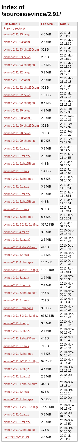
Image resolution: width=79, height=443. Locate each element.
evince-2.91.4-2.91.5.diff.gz (21, 270)
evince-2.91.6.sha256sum (20, 163)
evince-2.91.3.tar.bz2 (16, 285)
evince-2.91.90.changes (19, 140)
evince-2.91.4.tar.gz (16, 232)
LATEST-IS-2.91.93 (16, 437)
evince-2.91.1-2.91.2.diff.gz (21, 406)
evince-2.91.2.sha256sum (20, 338)
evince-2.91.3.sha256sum (20, 292)
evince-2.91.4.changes (18, 262)
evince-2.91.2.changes (18, 353)
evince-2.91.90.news (16, 133)
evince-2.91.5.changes (18, 216)
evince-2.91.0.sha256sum (20, 429)
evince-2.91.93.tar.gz (16, 34)
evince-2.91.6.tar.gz (16, 148)
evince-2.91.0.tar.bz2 (16, 422)
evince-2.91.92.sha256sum (21, 87)
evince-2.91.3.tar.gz (16, 277)
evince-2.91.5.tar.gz (16, 186)
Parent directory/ (14, 28)
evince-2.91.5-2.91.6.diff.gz (21, 224)
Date (63, 23)
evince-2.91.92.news (16, 95)
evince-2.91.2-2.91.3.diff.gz (21, 361)
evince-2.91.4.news (16, 254)
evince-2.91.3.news (16, 300)
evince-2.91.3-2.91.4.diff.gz (21, 315)
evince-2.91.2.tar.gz (16, 323)
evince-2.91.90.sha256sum (21, 125)
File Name (10, 23)
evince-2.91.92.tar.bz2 (17, 80)
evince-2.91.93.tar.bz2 (17, 42)
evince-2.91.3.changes (18, 308)
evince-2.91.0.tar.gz (16, 414)
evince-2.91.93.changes (19, 64)
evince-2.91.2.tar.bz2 (16, 330)
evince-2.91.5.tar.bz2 (16, 194)
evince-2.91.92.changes (19, 102)
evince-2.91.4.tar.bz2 (16, 239)
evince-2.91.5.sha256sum (20, 201)
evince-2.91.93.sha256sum (21, 49)
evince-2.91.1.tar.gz (16, 368)
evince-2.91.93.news (16, 57)
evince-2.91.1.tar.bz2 (16, 376)
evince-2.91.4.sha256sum (20, 247)
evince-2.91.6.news (16, 171)
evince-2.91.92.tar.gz (16, 72)
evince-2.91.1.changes (18, 399)
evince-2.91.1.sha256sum (20, 384)
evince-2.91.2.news (16, 346)
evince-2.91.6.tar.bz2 (16, 156)
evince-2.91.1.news (16, 391)
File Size (47, 23)
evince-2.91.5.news (16, 209)
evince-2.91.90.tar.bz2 (17, 118)
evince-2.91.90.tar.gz (16, 110)
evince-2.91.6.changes (18, 178)
